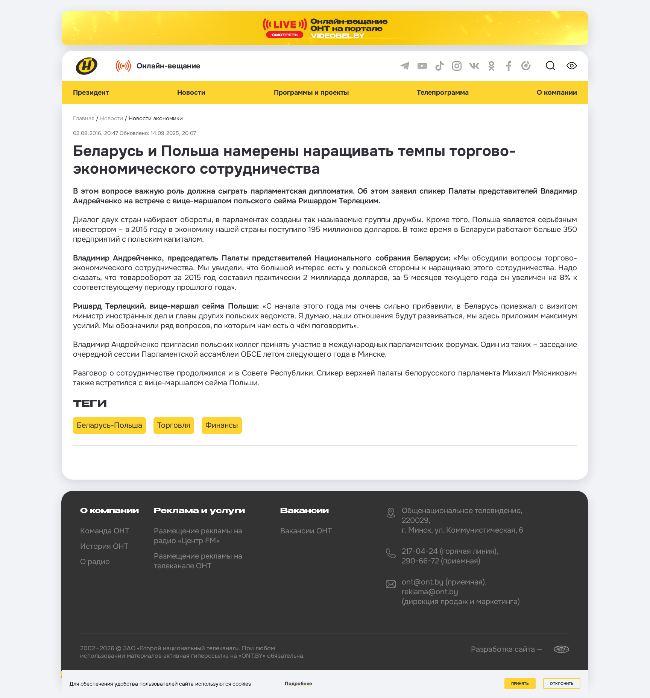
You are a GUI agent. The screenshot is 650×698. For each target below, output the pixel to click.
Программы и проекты (311, 92)
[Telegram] (405, 66)
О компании (557, 92)
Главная (83, 118)
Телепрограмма (443, 92)
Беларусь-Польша (109, 425)
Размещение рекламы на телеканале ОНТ (198, 561)
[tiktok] (439, 66)
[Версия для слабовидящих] (571, 66)
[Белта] (556, 649)
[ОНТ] (87, 66)
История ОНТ (104, 546)
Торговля (173, 425)
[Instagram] (457, 66)
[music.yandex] (526, 66)
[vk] (474, 66)
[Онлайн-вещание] (325, 28)
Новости (191, 92)
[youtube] (422, 66)
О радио (95, 561)
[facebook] (508, 66)
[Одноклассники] (491, 66)
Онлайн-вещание (168, 66)
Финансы (221, 425)
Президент (91, 92)
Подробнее (298, 683)
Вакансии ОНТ (306, 531)
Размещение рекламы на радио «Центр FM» (198, 535)
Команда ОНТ (104, 531)
